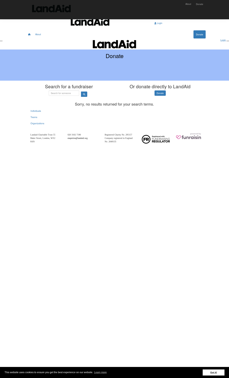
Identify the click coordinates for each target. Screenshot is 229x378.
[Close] (228, 40)
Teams (34, 117)
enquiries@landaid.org (78, 138)
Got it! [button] (213, 372)
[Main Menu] (1, 40)
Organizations (37, 123)
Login (159, 23)
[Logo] (51, 9)
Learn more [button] (100, 372)
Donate (199, 4)
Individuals (36, 110)
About (188, 3)
